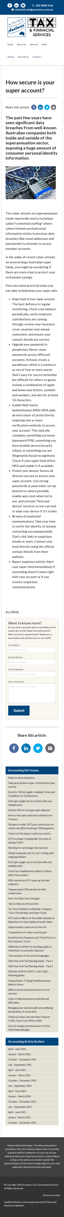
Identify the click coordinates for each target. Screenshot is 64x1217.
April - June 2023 (17, 1112)
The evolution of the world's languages (28, 955)
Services (34, 44)
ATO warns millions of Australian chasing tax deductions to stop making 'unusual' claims (31, 920)
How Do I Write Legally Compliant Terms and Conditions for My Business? (31, 794)
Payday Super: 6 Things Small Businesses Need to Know (29, 982)
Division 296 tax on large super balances (29, 810)
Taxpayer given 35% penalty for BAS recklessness (27, 891)
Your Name (13, 645)
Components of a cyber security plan (27, 932)
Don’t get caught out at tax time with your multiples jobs (30, 803)
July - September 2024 (20, 1085)
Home (10, 44)
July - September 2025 (20, 1064)
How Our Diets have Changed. (24, 898)
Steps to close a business (21, 777)
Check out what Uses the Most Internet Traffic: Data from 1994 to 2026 (29, 1019)
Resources (23, 57)
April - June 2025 (17, 1070)
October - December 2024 (22, 1080)
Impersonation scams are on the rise (27, 927)
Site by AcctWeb (51, 1195)
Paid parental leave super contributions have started (31, 785)
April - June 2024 (17, 1091)
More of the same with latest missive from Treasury (30, 817)
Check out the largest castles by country (29, 833)
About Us (21, 44)
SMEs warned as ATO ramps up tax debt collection (29, 882)
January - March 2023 (19, 1117)
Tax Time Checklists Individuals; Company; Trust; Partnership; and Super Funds (30, 911)
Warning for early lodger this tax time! (28, 847)
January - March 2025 (19, 1075)
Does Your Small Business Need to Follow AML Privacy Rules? (30, 873)
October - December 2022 (22, 1122)
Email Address (15, 657)
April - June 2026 (17, 1049)
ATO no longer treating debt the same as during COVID (29, 840)
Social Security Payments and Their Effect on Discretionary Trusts (31, 939)
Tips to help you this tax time (23, 903)
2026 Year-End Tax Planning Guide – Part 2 (30, 966)
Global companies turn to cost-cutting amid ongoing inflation (31, 855)
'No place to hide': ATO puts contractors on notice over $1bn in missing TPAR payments (31, 826)
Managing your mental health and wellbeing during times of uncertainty (30, 1009)
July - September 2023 (20, 1106)
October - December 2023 (22, 1101)
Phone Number (16, 669)
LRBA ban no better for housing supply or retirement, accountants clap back (30, 948)
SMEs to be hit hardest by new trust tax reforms (29, 991)
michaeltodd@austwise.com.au (34, 9)
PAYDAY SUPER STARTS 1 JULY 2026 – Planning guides (28, 973)
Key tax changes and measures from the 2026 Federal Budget (29, 1028)
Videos (10, 57)
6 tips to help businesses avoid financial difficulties (28, 1000)
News (44, 44)
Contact (37, 57)
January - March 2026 (19, 1054)
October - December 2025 (22, 1059)
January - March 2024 (19, 1096)
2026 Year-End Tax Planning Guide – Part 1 (30, 961)
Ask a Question (16, 681)
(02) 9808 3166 (44, 5)
